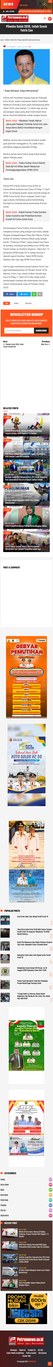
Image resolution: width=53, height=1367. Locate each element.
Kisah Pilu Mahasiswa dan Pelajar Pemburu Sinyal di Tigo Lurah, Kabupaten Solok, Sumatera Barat (34, 943)
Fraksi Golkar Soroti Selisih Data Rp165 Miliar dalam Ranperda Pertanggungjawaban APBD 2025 (25, 166)
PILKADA (16, 303)
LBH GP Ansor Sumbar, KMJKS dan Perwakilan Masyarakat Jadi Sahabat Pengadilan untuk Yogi (23, 548)
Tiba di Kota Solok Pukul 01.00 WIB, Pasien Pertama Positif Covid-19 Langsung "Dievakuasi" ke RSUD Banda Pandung (34, 932)
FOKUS (7, 417)
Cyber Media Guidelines (15, 1353)
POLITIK (3, 1210)
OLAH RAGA (4, 1195)
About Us (22, 1350)
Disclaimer (42, 1353)
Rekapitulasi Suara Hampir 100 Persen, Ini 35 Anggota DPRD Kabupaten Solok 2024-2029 (32, 969)
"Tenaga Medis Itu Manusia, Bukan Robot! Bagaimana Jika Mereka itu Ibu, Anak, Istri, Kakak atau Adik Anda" (33, 996)
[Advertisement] (26, 378)
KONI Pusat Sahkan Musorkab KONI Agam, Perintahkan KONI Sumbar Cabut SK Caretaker (25, 455)
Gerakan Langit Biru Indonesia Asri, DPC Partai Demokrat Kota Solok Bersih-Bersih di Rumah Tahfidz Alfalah (26, 478)
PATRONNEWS (32, 1361)
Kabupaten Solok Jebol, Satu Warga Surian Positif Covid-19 (34, 956)
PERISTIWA (4, 1200)
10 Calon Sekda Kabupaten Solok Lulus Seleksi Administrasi (22, 501)
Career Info (26, 1356)
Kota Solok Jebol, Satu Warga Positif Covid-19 (32, 916)
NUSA (2, 1190)
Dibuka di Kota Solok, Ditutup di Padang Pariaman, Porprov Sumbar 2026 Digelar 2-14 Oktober (23, 432)
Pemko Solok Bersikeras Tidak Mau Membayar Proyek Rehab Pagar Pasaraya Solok (32, 982)
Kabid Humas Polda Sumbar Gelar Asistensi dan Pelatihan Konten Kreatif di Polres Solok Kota (26, 215)
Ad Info (40, 1350)
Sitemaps (13, 1350)
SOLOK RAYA (28, 303)
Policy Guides (31, 1353)
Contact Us (32, 1350)
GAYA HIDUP (5, 1185)
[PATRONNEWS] (26, 1345)
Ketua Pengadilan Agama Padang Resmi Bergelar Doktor (26, 526)
